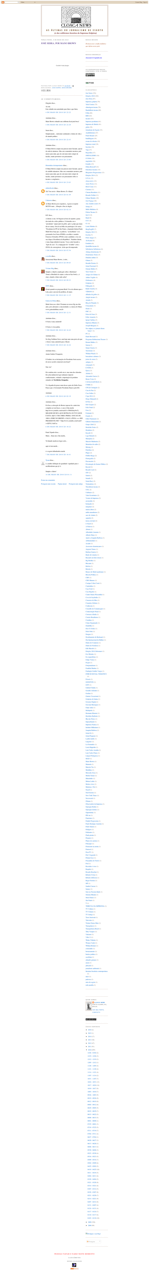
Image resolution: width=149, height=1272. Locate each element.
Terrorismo (89, 351)
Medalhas (89, 770)
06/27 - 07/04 (92, 1137)
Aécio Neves (90, 184)
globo (87, 127)
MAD (88, 758)
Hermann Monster (91, 713)
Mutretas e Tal (90, 787)
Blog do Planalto (91, 303)
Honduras (89, 430)
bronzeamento (90, 951)
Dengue (88, 634)
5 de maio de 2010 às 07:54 (58, 250)
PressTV (88, 852)
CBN (87, 577)
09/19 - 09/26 (92, 1098)
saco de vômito (90, 515)
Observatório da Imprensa (94, 804)
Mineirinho (89, 778)
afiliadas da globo (91, 294)
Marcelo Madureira (92, 441)
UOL (87, 490)
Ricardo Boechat (91, 872)
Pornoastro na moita (92, 846)
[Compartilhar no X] (46, 90)
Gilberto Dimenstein (92, 421)
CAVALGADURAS (92, 382)
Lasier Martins (90, 226)
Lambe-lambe (90, 739)
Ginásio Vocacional (92, 696)
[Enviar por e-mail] (42, 90)
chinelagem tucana (92, 107)
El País (88, 402)
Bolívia (88, 566)
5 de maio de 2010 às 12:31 (58, 312)
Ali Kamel (89, 240)
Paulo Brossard (90, 336)
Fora (87, 410)
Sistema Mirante (91, 895)
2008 (90, 1225)
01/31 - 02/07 (92, 1205)
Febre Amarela (90, 317)
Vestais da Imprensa (92, 498)
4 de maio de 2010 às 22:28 (58, 125)
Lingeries (89, 741)
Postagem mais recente (48, 484)
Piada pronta (90, 835)
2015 (90, 1033)
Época (88, 370)
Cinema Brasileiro (91, 192)
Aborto (88, 529)
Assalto (88, 543)
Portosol (88, 849)
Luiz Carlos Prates (91, 753)
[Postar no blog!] (44, 90)
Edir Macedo (90, 648)
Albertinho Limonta (92, 532)
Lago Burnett (90, 436)
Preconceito (89, 461)
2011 (90, 1046)
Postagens (91, 1241)
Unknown (49, 200)
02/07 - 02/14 (92, 1202)
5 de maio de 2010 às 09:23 (58, 280)
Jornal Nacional (91, 266)
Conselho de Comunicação (94, 609)
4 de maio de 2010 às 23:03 (58, 182)
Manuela (88, 764)
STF (87, 472)
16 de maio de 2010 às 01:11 (59, 474)
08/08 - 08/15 (92, 1117)
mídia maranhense (91, 512)
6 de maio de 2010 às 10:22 (58, 427)
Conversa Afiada (91, 614)
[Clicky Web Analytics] (74, 1269)
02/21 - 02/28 (92, 1195)
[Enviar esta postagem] (72, 86)
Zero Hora (89, 99)
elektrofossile (50, 188)
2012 (90, 1043)
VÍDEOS (89, 291)
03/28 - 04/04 (92, 1179)
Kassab (88, 433)
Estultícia (89, 243)
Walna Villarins (91, 940)
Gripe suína (89, 707)
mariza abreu (90, 509)
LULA (88, 178)
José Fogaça (89, 201)
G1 (87, 223)
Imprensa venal (90, 144)
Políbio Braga (90, 455)
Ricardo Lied (90, 470)
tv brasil (88, 524)
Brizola (88, 569)
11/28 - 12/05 (92, 1066)
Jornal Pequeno (90, 736)
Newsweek (89, 798)
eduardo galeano (91, 960)
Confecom (89, 606)
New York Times (91, 795)
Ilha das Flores (90, 719)
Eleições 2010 (90, 96)
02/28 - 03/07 (92, 1192)
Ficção (88, 662)
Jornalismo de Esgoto (92, 130)
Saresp (88, 345)
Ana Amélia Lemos (92, 204)
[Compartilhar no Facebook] (48, 90)
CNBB (88, 385)
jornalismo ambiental (92, 968)
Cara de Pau (89, 390)
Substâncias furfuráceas (93, 249)
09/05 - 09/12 (92, 1104)
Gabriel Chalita (90, 688)
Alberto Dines (90, 535)
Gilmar (88, 260)
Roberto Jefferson (91, 878)
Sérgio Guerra (90, 348)
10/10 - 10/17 (92, 1088)
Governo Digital (91, 702)
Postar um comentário (48, 480)
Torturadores (90, 484)
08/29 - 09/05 (92, 1108)
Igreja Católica (90, 320)
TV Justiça (89, 914)
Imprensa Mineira (91, 323)
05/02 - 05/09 (92, 1163)
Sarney (88, 889)
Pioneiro (88, 838)
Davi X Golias (90, 628)
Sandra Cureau (90, 886)
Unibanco (89, 492)
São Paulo (89, 900)
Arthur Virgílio (90, 277)
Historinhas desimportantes (54, 165)
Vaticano (88, 934)
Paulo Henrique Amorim (93, 824)
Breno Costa (90, 379)
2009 (90, 1222)
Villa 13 (88, 937)
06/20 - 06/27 (92, 1140)
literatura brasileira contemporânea (97, 971)
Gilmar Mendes (91, 198)
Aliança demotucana (92, 252)
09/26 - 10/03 (92, 1095)
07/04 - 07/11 (92, 1134)
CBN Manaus (90, 580)
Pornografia (89, 458)
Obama (88, 801)
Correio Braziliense (92, 617)
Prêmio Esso (90, 858)
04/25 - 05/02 (92, 1166)
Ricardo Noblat (90, 195)
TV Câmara (89, 912)
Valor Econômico (91, 495)
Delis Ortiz (89, 631)
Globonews (89, 280)
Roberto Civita (90, 875)
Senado (88, 478)
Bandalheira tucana (92, 110)
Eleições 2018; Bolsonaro (94, 651)
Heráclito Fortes (91, 427)
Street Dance (90, 897)
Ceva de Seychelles (92, 597)
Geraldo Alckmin (91, 690)
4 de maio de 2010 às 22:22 (58, 112)
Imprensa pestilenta (92, 121)
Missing (88, 447)
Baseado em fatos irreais (93, 558)
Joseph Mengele (91, 325)
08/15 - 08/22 (92, 1114)
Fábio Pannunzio (91, 419)
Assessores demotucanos (93, 546)
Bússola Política (91, 575)
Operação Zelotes (91, 810)
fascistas (88, 147)
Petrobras (89, 450)
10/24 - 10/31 (92, 1082)
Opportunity (89, 812)
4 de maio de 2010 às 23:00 (58, 159)
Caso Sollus (89, 393)
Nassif (88, 790)
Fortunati (88, 413)
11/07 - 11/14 (92, 1075)
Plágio (88, 453)
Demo (88, 308)
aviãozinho (89, 948)
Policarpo (89, 844)
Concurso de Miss (91, 600)
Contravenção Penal (92, 611)
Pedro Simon (90, 827)
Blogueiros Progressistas (93, 172)
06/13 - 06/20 (92, 1143)
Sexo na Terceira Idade (93, 892)
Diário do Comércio (92, 643)
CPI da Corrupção (91, 387)
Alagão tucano (90, 297)
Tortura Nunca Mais (92, 923)
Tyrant (48, 460)
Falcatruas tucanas (91, 170)
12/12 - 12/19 (92, 1059)
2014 (90, 1036)
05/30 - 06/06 (92, 1150)
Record (88, 467)
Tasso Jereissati (90, 917)
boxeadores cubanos (92, 356)
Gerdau (88, 693)
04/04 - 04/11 (92, 1176)
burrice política (90, 954)
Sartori (88, 475)
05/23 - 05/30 (92, 1153)
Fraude (88, 416)
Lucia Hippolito (91, 747)
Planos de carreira (91, 841)
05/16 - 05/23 (92, 1156)
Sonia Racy (89, 481)
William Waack (90, 353)
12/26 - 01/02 (92, 1053)
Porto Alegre (90, 238)
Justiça (88, 206)
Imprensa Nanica (91, 724)
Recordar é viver (91, 866)
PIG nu (88, 815)
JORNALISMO (91, 155)
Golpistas (89, 283)
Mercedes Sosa (90, 773)
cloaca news (89, 181)
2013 (90, 1040)
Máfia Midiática (91, 209)
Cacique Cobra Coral (92, 583)
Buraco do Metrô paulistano (94, 572)
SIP (87, 883)
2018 (90, 1030)
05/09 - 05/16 (92, 1160)
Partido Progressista (92, 821)
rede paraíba (89, 985)
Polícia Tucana (90, 212)
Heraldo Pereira (91, 263)
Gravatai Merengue (92, 705)
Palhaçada (89, 286)
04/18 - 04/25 (92, 1169)
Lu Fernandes (90, 744)
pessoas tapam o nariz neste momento (74, 1254)
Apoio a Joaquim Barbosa (94, 538)
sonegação (89, 365)
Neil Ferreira (90, 792)
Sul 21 (88, 215)
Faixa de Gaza (90, 314)
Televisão (89, 920)
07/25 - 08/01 (92, 1124)
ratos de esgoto (90, 982)
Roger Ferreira (90, 880)
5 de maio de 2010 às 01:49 (58, 195)
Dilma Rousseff (91, 167)
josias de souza (90, 359)
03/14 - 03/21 (92, 1186)
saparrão (88, 518)
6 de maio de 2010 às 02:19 (58, 396)
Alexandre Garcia (91, 376)
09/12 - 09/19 (92, 1101)
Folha (87, 113)
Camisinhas (89, 586)
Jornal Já (88, 733)
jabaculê (88, 965)
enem (87, 963)
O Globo (88, 158)
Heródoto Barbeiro (92, 716)
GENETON (90, 682)
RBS (87, 116)
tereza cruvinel (90, 521)
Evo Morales (90, 654)
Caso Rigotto (90, 592)
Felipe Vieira (90, 660)
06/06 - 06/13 (92, 1147)
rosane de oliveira (91, 141)
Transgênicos (90, 926)
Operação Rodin (91, 807)
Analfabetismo (90, 133)
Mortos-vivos (90, 784)
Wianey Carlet (90, 943)
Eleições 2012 (90, 232)
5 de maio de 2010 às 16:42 (58, 330)
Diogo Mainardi (91, 399)
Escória (88, 235)
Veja (87, 150)
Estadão (88, 164)
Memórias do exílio (92, 444)
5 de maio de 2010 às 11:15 (58, 295)
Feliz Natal (89, 407)
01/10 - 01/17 (92, 1215)
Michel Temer (90, 775)
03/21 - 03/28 (92, 1182)
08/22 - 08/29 (92, 1111)
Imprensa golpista (91, 101)
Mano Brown (67, 88)
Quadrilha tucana (91, 246)
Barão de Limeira (91, 555)
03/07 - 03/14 (92, 1189)
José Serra (56, 88)
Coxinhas (89, 620)
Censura (88, 189)
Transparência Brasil (92, 929)
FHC (87, 311)
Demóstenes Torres (92, 255)
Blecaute (88, 563)
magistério (89, 161)
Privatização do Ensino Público (96, 464)
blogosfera (89, 152)
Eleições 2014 (90, 175)
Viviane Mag (50, 268)
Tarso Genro (90, 272)
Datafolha (89, 626)
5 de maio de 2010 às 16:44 (58, 345)
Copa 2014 (89, 396)
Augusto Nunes (91, 549)
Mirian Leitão (90, 781)
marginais (89, 507)
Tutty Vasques (90, 931)
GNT (87, 685)
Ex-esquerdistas (91, 657)
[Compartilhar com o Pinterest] (50, 90)
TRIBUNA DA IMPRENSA (95, 906)
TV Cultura (89, 909)
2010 (90, 1050)
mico (87, 976)
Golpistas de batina (92, 699)
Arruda (88, 300)
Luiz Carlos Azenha (92, 750)
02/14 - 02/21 (92, 1198)
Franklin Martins (91, 668)
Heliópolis (89, 710)
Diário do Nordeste (92, 645)
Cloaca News (99, 1002)
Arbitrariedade (90, 541)
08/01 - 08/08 (92, 1121)
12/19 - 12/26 (92, 1056)
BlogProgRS (90, 229)
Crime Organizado (92, 623)
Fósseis (88, 679)
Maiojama (89, 438)
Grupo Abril (90, 424)
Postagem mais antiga (76, 484)
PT (87, 334)
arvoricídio (89, 501)
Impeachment (90, 722)
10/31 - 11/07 (92, 1079)
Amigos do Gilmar (92, 274)
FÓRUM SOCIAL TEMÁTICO (96, 674)
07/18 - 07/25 (92, 1127)
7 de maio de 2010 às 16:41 (58, 454)
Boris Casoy (89, 187)
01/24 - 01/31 (92, 1208)
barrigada (89, 504)
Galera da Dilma (51, 301)
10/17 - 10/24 (92, 1085)
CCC (87, 221)
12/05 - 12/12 (92, 1062)
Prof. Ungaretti (90, 855)
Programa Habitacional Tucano (95, 339)
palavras (88, 979)
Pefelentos (89, 832)
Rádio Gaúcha (90, 289)
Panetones (89, 818)
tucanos (88, 118)
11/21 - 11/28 (92, 1069)
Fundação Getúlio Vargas (94, 671)
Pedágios (88, 829)
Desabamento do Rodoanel (94, 637)
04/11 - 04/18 (92, 1173)
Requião (88, 869)
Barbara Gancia (91, 552)
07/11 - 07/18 (92, 1130)
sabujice (88, 362)
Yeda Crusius (90, 104)
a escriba (48, 256)
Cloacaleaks (89, 306)
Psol (87, 863)
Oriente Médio (90, 269)
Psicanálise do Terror (92, 861)
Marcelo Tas (90, 767)
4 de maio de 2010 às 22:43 (58, 139)
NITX (48, 286)
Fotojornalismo (90, 665)
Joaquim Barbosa (91, 730)
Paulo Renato (90, 135)
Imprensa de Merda (92, 124)
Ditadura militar (91, 257)
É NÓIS (88, 368)
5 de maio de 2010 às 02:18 (58, 209)
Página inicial (62, 484)
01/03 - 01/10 (92, 1218)
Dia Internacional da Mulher (95, 640)
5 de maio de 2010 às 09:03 (58, 263)
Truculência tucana (92, 487)
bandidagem (89, 138)
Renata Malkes (90, 342)
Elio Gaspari (90, 404)
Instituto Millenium (92, 727)
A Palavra (89, 526)
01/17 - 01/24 (92, 1211)
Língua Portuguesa (92, 756)
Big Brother (89, 560)
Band (87, 218)
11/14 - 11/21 (92, 1072)
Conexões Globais (91, 603)
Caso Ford (89, 589)
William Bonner (91, 946)
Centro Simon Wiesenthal (94, 594)
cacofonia (89, 957)
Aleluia (88, 373)
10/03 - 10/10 (92, 1092)
